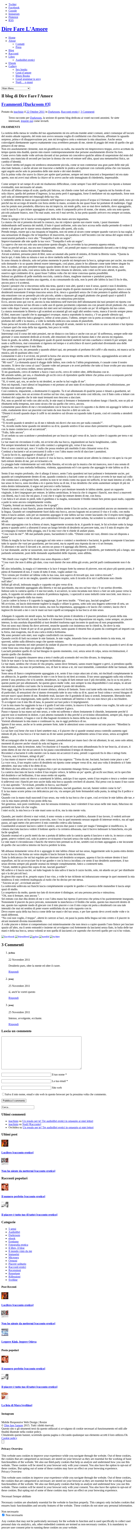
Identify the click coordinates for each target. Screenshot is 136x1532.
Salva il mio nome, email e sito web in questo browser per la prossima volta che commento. (56, 1094)
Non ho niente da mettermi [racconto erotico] (28, 1170)
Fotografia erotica (18, 1244)
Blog (11, 50)
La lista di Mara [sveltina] (16, 1405)
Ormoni (12, 1260)
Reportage (14, 1273)
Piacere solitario (17, 1263)
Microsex (13, 1257)
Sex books (21, 69)
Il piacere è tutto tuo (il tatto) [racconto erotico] (29, 1214)
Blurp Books (23, 75)
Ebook (12, 63)
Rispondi (13, 971)
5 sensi (12, 1228)
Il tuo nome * (59, 1074)
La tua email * (59, 1081)
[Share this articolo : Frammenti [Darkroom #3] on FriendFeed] (22, 936)
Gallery (12, 66)
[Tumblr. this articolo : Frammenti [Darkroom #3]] (44, 936)
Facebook (13, 7)
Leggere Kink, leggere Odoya (18, 1341)
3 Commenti (87, 111)
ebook (11, 1238)
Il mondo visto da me (20, 1251)
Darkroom (54, 111)
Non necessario (14, 1515)
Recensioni (14, 1270)
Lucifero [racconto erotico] (17, 1152)
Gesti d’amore (23, 72)
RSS (11, 20)
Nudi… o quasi (24, 82)
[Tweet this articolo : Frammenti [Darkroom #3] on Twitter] (55, 936)
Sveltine (13, 1279)
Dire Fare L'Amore (24, 29)
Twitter (12, 4)
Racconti (13, 53)
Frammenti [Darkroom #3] (25, 104)
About (12, 40)
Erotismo (13, 1241)
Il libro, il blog (16, 1247)
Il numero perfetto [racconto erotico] (23, 1196)
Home (11, 37)
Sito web (56, 1087)
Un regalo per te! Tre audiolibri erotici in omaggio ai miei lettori (57, 1121)
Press (18, 47)
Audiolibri (14, 1231)
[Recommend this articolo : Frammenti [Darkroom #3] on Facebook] (8, 936)
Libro (11, 56)
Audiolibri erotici (25, 59)
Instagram (13, 13)
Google (12, 10)
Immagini (13, 1254)
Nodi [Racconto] (31, 1124)
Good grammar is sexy (28, 79)
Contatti (20, 43)
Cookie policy (9, 1438)
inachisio (19, 111)
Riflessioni (14, 1276)
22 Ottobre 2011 (35, 111)
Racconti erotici (70, 111)
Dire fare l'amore (13, 1425)
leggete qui (27, 120)
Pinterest (13, 17)
